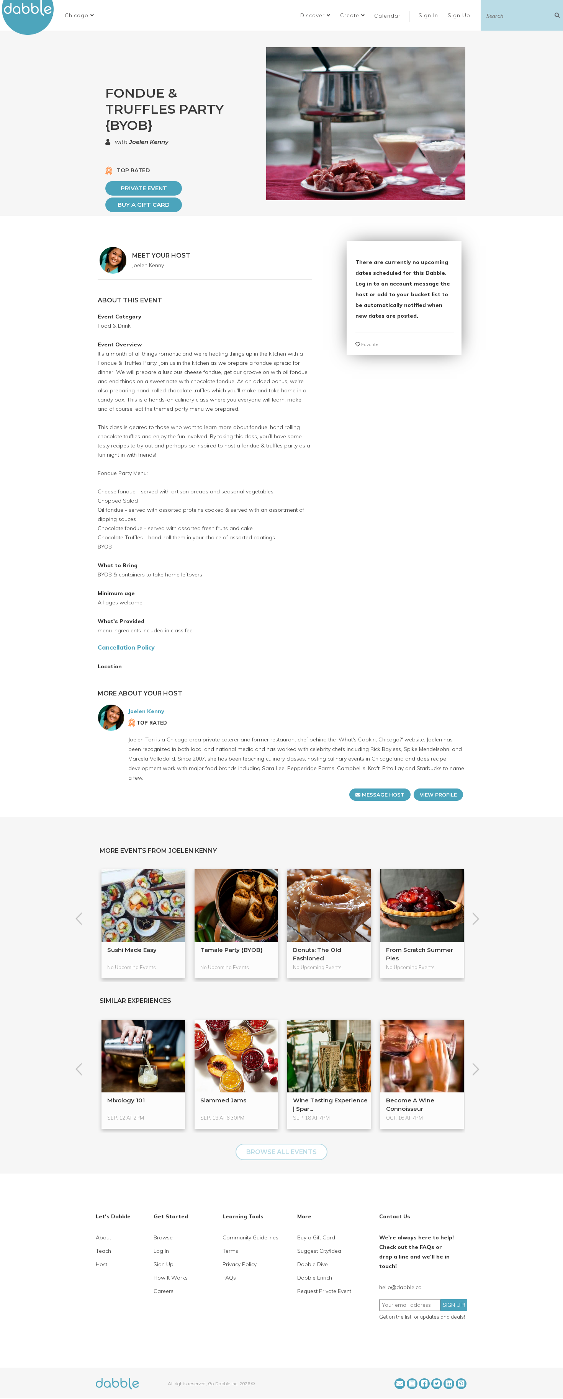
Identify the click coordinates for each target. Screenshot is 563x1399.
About (103, 1237)
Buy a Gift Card (144, 204)
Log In (161, 1250)
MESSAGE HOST (382, 795)
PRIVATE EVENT (144, 188)
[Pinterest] (461, 1383)
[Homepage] (117, 1383)
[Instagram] (412, 1383)
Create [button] (350, 15)
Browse (163, 1237)
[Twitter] (436, 1383)
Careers (163, 1291)
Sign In (429, 15)
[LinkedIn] (449, 1383)
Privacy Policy (240, 1264)
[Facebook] (424, 1383)
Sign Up (460, 15)
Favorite (369, 344)
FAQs (229, 1277)
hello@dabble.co (400, 1287)
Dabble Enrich (314, 1277)
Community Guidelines (250, 1237)
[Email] (399, 1383)
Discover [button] (313, 15)
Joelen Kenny (149, 141)
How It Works (171, 1277)
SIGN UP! (454, 1304)
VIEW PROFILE (438, 795)
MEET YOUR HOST (161, 255)
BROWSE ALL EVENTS (281, 1152)
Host (101, 1264)
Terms (230, 1250)
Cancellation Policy (126, 647)
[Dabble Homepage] (30, 17)
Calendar (387, 15)
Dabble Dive (312, 1264)
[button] (79, 15)
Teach (103, 1250)
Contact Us (394, 1216)
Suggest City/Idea (319, 1250)
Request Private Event (324, 1291)
